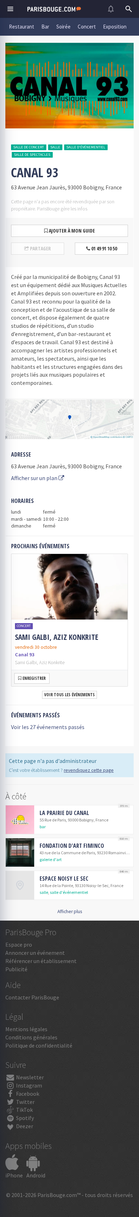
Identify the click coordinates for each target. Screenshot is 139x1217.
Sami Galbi (26, 663)
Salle (55, 147)
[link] (69, 620)
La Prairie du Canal (64, 813)
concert (24, 625)
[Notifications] (110, 8)
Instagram (28, 1085)
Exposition (115, 26)
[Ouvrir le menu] (10, 8)
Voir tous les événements (69, 695)
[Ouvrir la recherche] (128, 8)
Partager (40, 248)
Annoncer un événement (35, 952)
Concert (87, 26)
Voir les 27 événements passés (47, 726)
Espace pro (18, 944)
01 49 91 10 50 (103, 248)
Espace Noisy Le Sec (64, 878)
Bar (45, 26)
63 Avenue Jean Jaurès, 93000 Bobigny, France (66, 466)
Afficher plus (69, 911)
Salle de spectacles (32, 154)
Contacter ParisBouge (32, 997)
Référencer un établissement (41, 960)
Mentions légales (26, 1029)
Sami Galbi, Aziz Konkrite (56, 637)
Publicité (16, 969)
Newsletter (29, 1077)
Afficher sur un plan (34, 478)
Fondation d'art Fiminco (72, 846)
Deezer (24, 1126)
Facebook (27, 1093)
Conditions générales (31, 1037)
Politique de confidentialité (38, 1045)
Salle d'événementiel (85, 147)
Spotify (24, 1117)
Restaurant (21, 26)
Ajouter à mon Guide (71, 230)
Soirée (63, 26)
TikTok (24, 1109)
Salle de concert (28, 147)
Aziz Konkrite (52, 663)
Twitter (25, 1101)
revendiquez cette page (89, 770)
